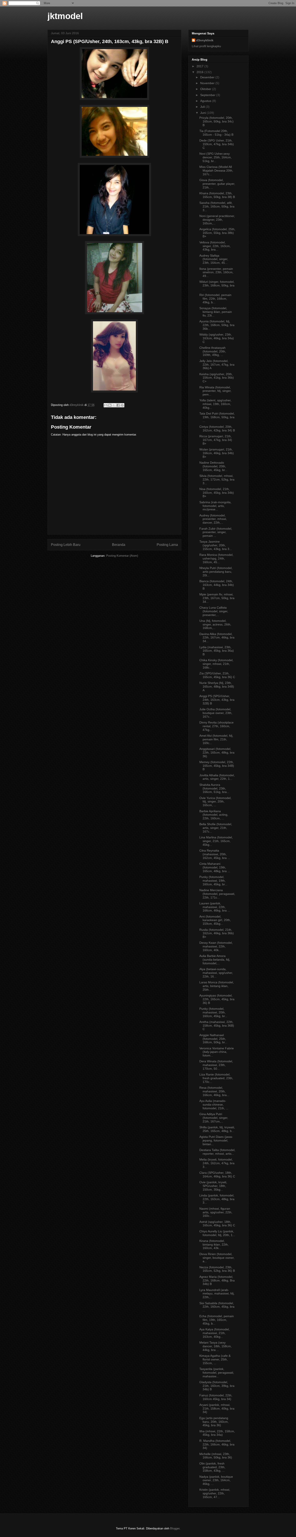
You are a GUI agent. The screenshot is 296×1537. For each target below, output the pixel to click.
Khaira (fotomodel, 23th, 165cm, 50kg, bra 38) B (217, 195)
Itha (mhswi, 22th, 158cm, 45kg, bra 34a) (217, 1433)
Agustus (206, 101)
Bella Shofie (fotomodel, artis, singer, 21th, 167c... (215, 827)
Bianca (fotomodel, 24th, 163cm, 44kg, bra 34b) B (216, 584)
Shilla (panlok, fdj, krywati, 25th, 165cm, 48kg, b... (217, 1129)
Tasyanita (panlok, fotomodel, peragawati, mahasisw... (216, 1372)
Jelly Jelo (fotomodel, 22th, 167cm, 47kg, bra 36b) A (216, 364)
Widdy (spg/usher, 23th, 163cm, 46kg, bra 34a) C (216, 338)
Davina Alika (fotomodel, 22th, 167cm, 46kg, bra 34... (216, 637)
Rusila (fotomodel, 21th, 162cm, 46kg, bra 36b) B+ (216, 933)
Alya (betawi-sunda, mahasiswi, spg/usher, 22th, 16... (216, 972)
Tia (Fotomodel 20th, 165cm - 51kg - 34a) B (216, 132)
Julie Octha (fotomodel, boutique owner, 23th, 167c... (215, 712)
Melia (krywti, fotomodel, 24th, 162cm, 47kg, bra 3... (216, 1163)
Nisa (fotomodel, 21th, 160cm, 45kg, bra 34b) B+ (216, 492)
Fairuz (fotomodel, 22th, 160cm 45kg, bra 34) (215, 1397)
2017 (200, 66)
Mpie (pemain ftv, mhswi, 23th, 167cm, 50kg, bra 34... (216, 598)
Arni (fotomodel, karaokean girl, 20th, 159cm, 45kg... (215, 920)
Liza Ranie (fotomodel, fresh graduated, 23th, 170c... (216, 1078)
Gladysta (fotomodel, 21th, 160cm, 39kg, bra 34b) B (216, 1385)
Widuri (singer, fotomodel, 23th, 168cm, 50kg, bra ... (216, 285)
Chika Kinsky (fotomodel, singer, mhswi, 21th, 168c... (216, 663)
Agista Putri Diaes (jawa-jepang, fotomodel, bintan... (216, 1140)
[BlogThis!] (110, 405)
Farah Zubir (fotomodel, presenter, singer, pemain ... (215, 532)
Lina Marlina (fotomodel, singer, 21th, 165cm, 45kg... (216, 841)
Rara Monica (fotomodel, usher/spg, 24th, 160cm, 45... (216, 558)
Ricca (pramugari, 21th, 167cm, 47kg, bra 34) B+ (215, 439)
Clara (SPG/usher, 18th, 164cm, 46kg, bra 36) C (217, 1174)
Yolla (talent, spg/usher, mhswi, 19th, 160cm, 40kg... (215, 404)
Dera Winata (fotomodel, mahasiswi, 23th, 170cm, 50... (216, 1065)
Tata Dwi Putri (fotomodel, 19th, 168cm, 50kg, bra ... (217, 417)
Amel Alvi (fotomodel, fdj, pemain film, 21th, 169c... (216, 739)
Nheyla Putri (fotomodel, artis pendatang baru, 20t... (216, 571)
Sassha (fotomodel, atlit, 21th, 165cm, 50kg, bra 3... (216, 206)
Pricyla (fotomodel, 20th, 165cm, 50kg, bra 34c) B (216, 121)
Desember (207, 77)
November (207, 83)
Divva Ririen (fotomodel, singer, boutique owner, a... (216, 1257)
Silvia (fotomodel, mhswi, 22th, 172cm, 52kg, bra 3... (216, 479)
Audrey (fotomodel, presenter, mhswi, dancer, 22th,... (213, 519)
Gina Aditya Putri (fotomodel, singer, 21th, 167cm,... (213, 1117)
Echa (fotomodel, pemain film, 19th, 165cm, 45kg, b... (216, 1319)
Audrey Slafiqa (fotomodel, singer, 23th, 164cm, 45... (213, 259)
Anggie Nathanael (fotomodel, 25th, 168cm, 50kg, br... (213, 1038)
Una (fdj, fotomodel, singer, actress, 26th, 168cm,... (215, 624)
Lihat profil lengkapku (206, 46)
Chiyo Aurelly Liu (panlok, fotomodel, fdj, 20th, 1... (217, 1233)
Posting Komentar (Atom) (122, 555)
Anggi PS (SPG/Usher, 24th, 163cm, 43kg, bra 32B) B (216, 699)
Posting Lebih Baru (65, 545)
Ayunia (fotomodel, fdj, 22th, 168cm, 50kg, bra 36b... (216, 325)
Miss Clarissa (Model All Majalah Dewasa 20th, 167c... (216, 170)
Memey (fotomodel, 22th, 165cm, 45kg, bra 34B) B (216, 765)
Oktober (206, 89)
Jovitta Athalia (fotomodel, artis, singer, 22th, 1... (217, 777)
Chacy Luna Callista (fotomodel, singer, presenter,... (213, 611)
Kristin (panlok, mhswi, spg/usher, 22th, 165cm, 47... (214, 1493)
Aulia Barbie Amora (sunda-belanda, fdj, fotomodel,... (214, 959)
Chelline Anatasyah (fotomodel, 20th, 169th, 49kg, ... (212, 351)
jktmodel (65, 16)
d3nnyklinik (204, 40)
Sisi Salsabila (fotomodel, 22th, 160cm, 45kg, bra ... (216, 1306)
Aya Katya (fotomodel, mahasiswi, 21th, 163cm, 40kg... (214, 1333)
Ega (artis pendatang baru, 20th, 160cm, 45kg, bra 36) (214, 1421)
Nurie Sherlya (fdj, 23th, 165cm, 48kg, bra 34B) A (216, 686)
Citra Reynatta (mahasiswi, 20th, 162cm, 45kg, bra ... (214, 854)
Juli (203, 106)
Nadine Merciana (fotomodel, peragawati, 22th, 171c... (217, 893)
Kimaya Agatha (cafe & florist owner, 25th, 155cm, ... (215, 1359)
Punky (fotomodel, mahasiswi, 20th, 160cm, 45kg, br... (213, 1012)
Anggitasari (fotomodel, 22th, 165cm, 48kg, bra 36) (216, 752)
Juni (203, 112)
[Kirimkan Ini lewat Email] (106, 405)
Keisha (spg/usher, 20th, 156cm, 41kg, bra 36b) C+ (216, 377)
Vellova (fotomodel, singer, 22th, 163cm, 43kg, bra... (215, 246)
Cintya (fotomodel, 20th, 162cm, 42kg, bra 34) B (217, 428)
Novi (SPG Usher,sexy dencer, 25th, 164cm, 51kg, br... (215, 157)
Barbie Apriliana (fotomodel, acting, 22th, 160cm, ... (213, 814)
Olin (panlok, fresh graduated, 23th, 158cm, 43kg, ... (212, 1467)
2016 (200, 72)
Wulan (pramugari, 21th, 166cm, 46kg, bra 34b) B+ (216, 453)
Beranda (118, 545)
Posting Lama (167, 545)
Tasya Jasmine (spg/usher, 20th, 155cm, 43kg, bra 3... (215, 545)
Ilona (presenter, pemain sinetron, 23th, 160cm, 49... (216, 272)
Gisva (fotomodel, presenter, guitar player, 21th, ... (217, 183)
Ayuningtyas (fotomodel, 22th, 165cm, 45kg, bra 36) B (216, 999)
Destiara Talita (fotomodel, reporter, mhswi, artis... (217, 1151)
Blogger (174, 1528)
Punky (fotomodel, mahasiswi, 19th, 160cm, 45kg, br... (213, 880)
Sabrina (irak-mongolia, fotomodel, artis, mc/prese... (215, 505)
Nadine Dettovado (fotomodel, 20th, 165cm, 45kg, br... (213, 466)
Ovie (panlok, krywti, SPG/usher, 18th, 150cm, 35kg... (213, 1185)
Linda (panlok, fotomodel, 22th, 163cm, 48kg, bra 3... (216, 1199)
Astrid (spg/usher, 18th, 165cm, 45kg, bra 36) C (217, 1223)
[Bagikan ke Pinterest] (122, 405)
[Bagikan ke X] (114, 405)
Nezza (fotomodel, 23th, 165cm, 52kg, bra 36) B (217, 1269)
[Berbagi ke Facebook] (118, 405)
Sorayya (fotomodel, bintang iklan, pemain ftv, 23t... (215, 311)
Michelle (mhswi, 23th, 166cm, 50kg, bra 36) (215, 1455)
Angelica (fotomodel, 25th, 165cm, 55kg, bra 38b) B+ (217, 232)
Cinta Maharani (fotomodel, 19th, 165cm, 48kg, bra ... (214, 867)
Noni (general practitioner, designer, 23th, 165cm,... (217, 219)
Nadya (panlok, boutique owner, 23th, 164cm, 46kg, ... (216, 1480)
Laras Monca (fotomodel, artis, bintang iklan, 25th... (216, 986)
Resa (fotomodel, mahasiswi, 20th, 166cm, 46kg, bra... (214, 1091)
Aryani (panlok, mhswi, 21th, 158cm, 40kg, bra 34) (216, 1408)
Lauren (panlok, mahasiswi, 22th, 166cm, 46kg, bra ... (214, 907)
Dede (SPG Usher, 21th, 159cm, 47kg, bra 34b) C (216, 144)
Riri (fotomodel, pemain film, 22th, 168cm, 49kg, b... (215, 298)
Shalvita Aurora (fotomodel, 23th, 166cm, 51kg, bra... (214, 788)
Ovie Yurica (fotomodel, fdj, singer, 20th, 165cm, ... (215, 801)
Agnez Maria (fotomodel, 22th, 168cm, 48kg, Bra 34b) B (217, 1280)
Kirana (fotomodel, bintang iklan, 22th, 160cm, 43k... (214, 1244)
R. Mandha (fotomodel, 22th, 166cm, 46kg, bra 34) (216, 1444)
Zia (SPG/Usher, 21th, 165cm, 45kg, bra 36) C (217, 675)
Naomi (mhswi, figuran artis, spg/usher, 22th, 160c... (215, 1212)
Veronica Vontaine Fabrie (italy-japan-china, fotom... (216, 1052)
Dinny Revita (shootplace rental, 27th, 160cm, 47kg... (216, 726)
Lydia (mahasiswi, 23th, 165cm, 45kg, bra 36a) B (216, 650)
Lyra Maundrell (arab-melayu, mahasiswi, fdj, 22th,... (216, 1293)
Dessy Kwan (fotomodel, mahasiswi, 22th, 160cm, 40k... (216, 946)
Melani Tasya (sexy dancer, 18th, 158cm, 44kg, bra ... (215, 1346)
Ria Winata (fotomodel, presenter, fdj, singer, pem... (215, 391)
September (208, 95)
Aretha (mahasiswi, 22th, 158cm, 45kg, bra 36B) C (216, 1025)
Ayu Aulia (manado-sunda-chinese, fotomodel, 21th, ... (213, 1104)
